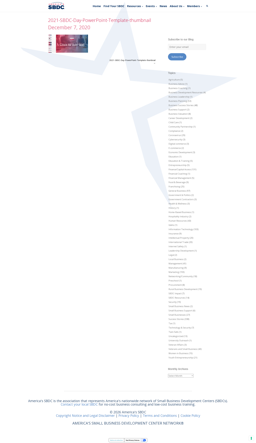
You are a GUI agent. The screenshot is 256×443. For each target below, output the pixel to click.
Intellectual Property (179, 237)
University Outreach (179, 340)
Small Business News (179, 306)
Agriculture (174, 79)
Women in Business (178, 353)
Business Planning (178, 101)
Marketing (174, 272)
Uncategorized (176, 336)
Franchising (174, 186)
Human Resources (178, 220)
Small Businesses (177, 314)
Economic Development (180, 152)
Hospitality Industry (178, 216)
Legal (171, 255)
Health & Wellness (178, 203)
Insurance (174, 233)
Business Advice (176, 83)
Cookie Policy (190, 415)
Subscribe (177, 56)
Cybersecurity (175, 139)
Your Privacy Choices (132, 440)
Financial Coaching (178, 173)
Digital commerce (177, 143)
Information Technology (181, 229)
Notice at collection (116, 440)
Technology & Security (180, 327)
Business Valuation (178, 113)
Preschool (174, 280)
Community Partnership (181, 126)
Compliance (174, 130)
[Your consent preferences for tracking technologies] (251, 438)
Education (173, 156)
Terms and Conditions (160, 415)
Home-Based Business (180, 212)
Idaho (171, 225)
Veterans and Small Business (183, 349)
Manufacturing (176, 267)
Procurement (175, 284)
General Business (177, 190)
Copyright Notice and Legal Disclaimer (85, 415)
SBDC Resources (177, 297)
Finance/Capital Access (180, 169)
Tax (170, 323)
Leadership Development (181, 250)
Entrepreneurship (178, 165)
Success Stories (176, 319)
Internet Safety (176, 246)
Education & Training (179, 160)
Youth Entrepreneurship (181, 357)
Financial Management (180, 178)
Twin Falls (173, 331)
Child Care (174, 122)
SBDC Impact (175, 293)
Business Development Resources (186, 92)
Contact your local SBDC (79, 404)
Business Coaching (178, 88)
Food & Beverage (177, 182)
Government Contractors (181, 199)
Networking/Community (181, 276)
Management (175, 263)
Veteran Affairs (176, 344)
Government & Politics (180, 195)
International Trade (178, 242)
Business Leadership (179, 96)
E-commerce (175, 148)
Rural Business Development (183, 289)
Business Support (177, 109)
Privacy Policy (129, 415)
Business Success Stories (181, 105)
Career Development (179, 118)
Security (173, 302)
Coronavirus (175, 135)
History (172, 207)
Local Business (176, 259)
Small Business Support (180, 310)
